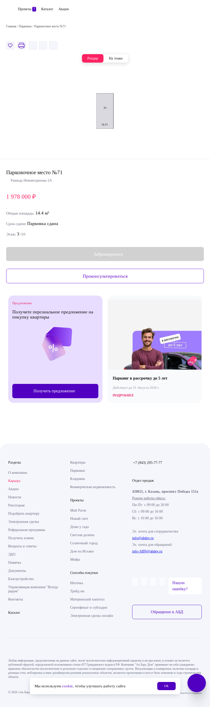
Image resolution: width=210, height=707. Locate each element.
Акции (63, 9)
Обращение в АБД (167, 612)
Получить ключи (21, 538)
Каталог (47, 9)
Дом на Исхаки (82, 551)
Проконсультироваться (105, 276)
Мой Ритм (78, 510)
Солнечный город (84, 543)
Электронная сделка (23, 522)
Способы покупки (84, 573)
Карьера (14, 481)
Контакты (15, 599)
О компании (17, 473)
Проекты (26, 9)
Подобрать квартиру (23, 513)
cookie (67, 686)
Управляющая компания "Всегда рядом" (33, 589)
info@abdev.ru (143, 538)
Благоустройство (21, 579)
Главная (11, 26)
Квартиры (77, 462)
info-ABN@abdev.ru (147, 551)
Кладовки (77, 479)
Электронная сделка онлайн (91, 616)
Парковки (77, 471)
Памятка (14, 562)
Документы (17, 571)
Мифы (75, 559)
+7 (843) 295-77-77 (147, 463)
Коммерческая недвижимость (92, 487)
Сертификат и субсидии (88, 607)
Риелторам (16, 505)
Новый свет (79, 519)
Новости (14, 497)
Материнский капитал (87, 599)
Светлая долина (82, 535)
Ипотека (76, 583)
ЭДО (11, 554)
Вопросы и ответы (22, 546)
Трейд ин (77, 591)
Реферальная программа (26, 530)
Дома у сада (79, 527)
